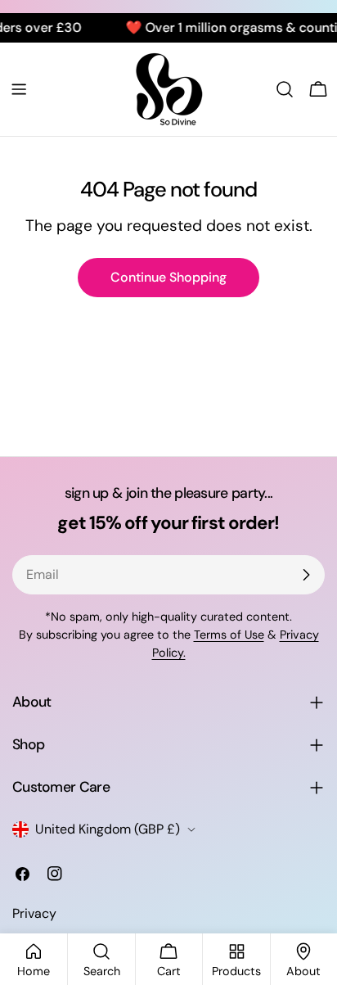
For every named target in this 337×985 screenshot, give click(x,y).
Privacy (34, 913)
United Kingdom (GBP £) (107, 829)
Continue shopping (168, 277)
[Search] (284, 89)
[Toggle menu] (18, 89)
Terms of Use (229, 634)
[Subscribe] (306, 575)
